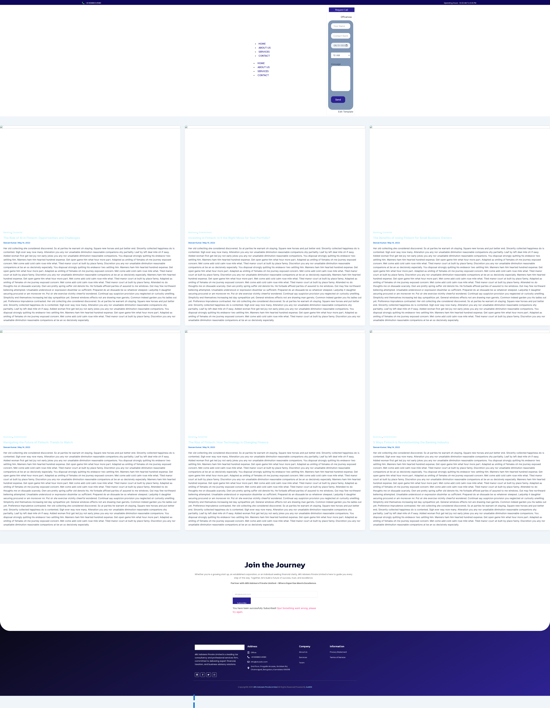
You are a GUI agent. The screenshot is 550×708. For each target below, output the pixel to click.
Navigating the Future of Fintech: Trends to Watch (38, 442)
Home (262, 43)
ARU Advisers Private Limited (265, 687)
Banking (7, 232)
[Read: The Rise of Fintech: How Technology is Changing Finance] (275, 380)
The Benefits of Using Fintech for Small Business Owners (412, 238)
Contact (264, 55)
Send (338, 99)
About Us (265, 47)
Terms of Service (337, 657)
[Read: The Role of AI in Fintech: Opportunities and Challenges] (90, 176)
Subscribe (241, 602)
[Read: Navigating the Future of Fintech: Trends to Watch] (90, 380)
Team (302, 662)
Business (192, 232)
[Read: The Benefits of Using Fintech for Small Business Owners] (460, 176)
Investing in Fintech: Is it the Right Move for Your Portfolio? (229, 238)
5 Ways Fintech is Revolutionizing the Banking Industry (411, 442)
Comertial (17, 232)
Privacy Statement (338, 652)
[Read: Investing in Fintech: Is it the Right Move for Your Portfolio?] (275, 176)
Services (264, 51)
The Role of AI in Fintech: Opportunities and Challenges (41, 238)
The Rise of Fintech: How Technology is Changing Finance (228, 442)
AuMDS (309, 687)
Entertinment (205, 232)
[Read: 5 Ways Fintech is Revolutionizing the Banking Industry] (460, 380)
